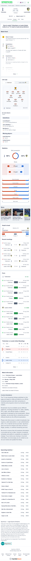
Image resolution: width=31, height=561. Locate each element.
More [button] (14, 74)
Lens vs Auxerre (5, 469)
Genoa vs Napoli (5, 486)
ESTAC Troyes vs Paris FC (7, 489)
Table (22, 19)
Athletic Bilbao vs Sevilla (7, 465)
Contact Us (14, 554)
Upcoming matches (6, 450)
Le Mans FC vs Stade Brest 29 (8, 499)
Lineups (15, 19)
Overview (10, 19)
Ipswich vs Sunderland (6, 459)
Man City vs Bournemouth (7, 509)
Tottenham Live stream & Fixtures (9, 387)
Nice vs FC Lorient (5, 502)
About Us (3, 554)
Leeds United (25, 230)
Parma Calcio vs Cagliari (7, 496)
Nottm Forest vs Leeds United (8, 455)
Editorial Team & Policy (8, 554)
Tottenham (5, 230)
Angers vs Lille (5, 515)
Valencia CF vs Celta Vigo (7, 482)
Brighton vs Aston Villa (6, 512)
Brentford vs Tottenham (7, 478)
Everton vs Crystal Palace (7, 462)
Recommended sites (26, 554)
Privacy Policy (19, 554)
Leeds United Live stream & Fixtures (10, 390)
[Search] (18, 2)
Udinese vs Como (5, 475)
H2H (19, 19)
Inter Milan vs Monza (6, 472)
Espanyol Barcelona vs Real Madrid (9, 505)
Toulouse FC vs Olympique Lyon (8, 492)
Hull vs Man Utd (5, 452)
